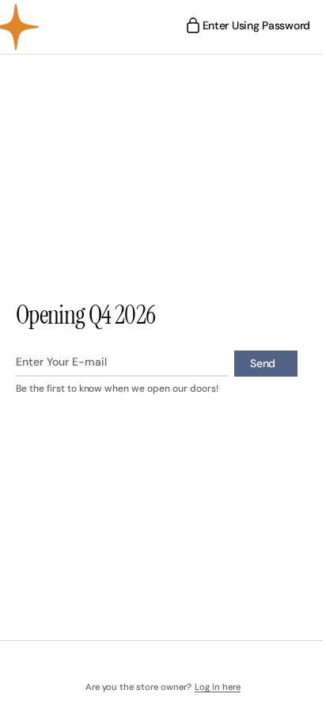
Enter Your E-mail (61, 361)
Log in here (211, 687)
